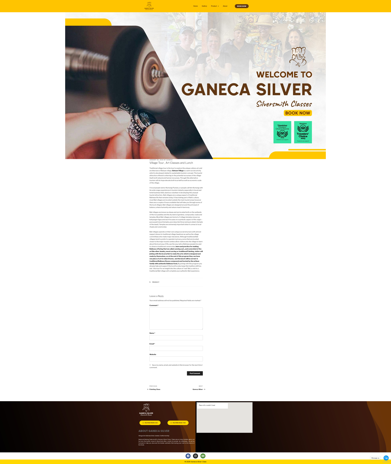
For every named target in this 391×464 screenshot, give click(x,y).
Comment (154, 305)
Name (152, 333)
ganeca (169, 160)
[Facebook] (188, 455)
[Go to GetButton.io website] (386, 462)
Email (152, 344)
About (225, 6)
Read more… (142, 448)
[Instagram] (195, 455)
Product (214, 6)
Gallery (204, 6)
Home (195, 6)
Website (152, 354)
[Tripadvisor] (202, 455)
